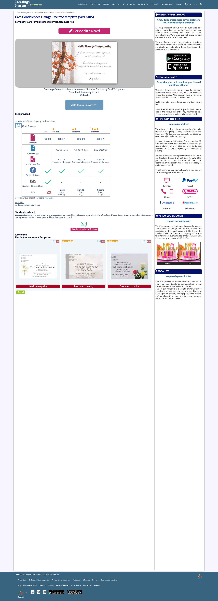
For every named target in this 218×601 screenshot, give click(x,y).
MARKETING (167, 4)
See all (21, 292)
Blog (19, 585)
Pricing (51, 585)
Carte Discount (23, 595)
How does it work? (30, 585)
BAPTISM (116, 4)
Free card (42, 585)
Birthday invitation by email (39, 580)
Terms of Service (62, 585)
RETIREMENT (129, 4)
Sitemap (97, 585)
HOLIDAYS (143, 4)
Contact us (87, 585)
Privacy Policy (76, 585)
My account (191, 4)
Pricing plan (49, 198)
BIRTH (106, 4)
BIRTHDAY (82, 4)
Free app (95, 580)
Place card (76, 580)
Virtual (178, 4)
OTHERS (154, 4)
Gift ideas (86, 580)
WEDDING (95, 4)
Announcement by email (61, 580)
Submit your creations (109, 580)
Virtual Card (22, 580)
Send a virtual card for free (84, 229)
